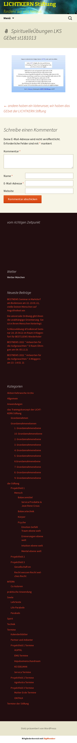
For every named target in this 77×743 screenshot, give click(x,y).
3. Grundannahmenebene (27, 444)
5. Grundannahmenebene (27, 455)
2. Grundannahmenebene (27, 439)
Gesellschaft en (22, 566)
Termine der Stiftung (18, 703)
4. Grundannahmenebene (27, 450)
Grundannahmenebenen (23, 423)
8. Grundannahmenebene (27, 472)
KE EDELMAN (20, 666)
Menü (7, 18)
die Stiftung (13, 483)
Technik (11, 624)
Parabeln (15, 613)
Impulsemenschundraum (27, 661)
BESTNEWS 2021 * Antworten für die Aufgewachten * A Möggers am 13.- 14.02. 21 (24, 358)
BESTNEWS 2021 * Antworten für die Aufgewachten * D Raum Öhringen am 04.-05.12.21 (25, 345)
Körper (21, 516)
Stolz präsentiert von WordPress (38, 728)
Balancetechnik (26, 511)
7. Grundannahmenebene (27, 466)
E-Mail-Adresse (14, 183)
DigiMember (49, 738)
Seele (10, 597)
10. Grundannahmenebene (28, 433)
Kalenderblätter (19, 634)
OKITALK (18, 698)
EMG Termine (21, 655)
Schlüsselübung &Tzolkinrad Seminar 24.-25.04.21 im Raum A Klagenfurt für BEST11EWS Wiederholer (25, 332)
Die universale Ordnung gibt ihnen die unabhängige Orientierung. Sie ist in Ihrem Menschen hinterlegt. (25, 319)
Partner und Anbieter (22, 639)
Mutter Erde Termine (25, 692)
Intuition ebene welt (32, 545)
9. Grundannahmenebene (27, 478)
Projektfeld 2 (18, 556)
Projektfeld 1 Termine (22, 645)
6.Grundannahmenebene (27, 461)
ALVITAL (18, 650)
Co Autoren (17, 586)
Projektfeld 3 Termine (22, 687)
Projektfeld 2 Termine (22, 677)
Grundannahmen (19, 418)
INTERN (11, 581)
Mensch (18, 492)
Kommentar (12, 151)
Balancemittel (25, 497)
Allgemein (12, 398)
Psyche (22, 522)
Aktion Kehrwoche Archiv (20, 393)
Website (9, 191)
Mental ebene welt (31, 551)
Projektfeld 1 (18, 488)
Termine (11, 629)
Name (8, 176)
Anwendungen (14, 404)
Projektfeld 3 (18, 562)
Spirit (10, 618)
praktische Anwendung (19, 591)
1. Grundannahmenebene (27, 428)
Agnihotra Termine (24, 682)
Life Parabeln (18, 607)
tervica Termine (22, 672)
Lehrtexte (16, 602)
